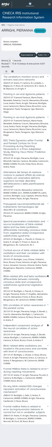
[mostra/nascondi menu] (49, 4)
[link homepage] (6, 4)
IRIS (3, 25)
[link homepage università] (30, 4)
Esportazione (27, 55)
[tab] (6, 71)
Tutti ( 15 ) (43, 55)
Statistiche (40, 30)
